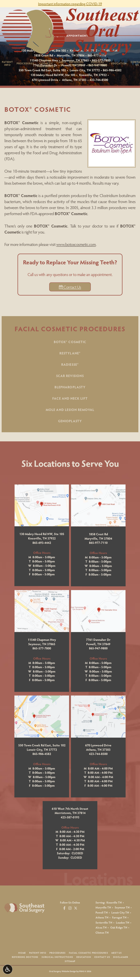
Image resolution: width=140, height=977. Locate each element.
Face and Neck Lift (70, 398)
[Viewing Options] (8, 969)
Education (119, 63)
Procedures (25, 63)
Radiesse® (70, 364)
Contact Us (72, 287)
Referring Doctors (25, 957)
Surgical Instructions (57, 957)
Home (22, 952)
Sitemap (70, 961)
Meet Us (116, 952)
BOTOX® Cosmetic (70, 341)
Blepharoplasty (70, 387)
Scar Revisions (70, 375)
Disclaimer (120, 957)
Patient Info (37, 952)
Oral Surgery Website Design (62, 971)
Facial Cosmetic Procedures (70, 328)
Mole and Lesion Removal (70, 409)
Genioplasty (70, 421)
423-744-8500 (99, 80)
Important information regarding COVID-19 (70, 3)
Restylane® (70, 353)
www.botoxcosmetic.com (76, 244)
